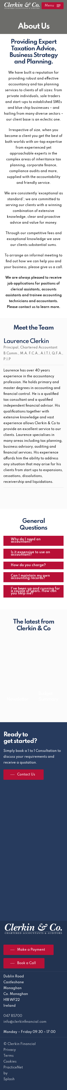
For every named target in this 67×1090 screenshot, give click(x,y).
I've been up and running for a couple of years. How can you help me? (35, 591)
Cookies (9, 1061)
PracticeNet (13, 1067)
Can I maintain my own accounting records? (30, 577)
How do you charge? (28, 565)
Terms (8, 1056)
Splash (9, 1079)
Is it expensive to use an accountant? (30, 553)
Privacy (9, 1050)
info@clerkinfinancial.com (24, 1022)
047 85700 (12, 1016)
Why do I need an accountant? (26, 541)
